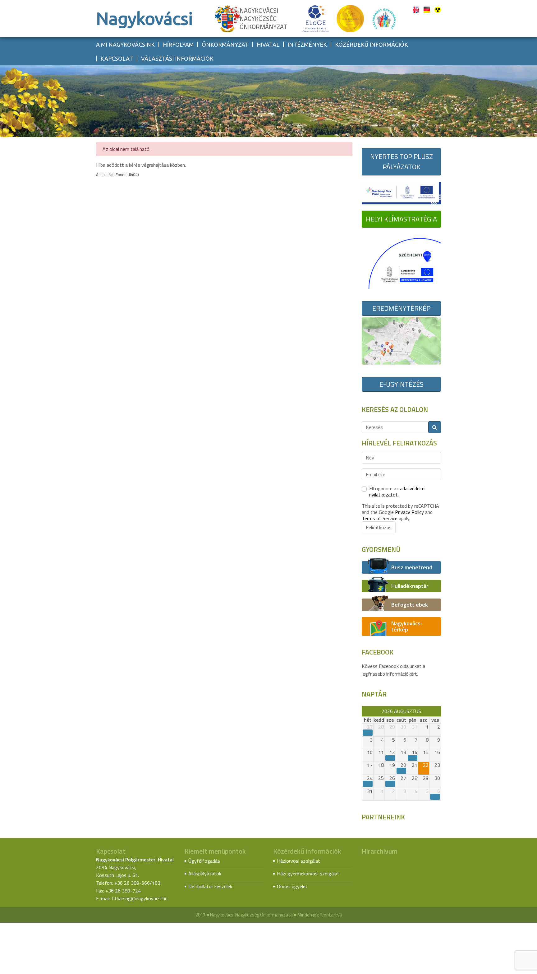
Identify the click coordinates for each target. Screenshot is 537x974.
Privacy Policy (409, 512)
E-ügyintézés (401, 384)
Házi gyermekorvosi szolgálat (308, 873)
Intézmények (307, 44)
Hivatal (268, 44)
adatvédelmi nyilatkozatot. (397, 491)
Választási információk (177, 58)
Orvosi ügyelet (292, 886)
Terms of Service (379, 518)
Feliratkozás (379, 527)
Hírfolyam (178, 44)
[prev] (365, 711)
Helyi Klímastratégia (401, 219)
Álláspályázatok (204, 873)
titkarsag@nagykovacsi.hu (140, 898)
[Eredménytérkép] (401, 340)
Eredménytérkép (401, 308)
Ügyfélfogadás (204, 860)
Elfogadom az (397, 491)
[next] (438, 711)
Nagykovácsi (144, 18)
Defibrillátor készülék (210, 886)
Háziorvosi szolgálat (298, 860)
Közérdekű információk (371, 44)
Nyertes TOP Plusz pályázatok (401, 161)
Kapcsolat (116, 58)
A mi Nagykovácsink (125, 44)
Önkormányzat (225, 44)
